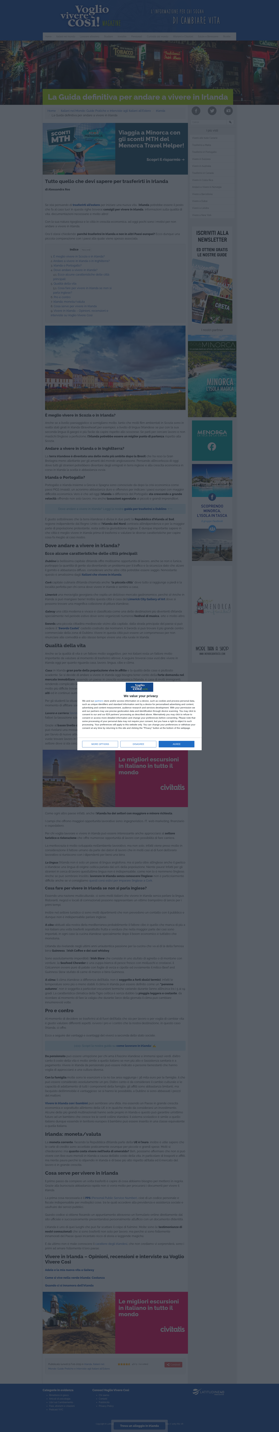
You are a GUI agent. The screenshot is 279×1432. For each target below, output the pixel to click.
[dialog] (139, 716)
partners (99, 701)
